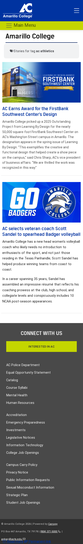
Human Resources (20, 403)
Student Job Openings (23, 503)
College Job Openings (22, 453)
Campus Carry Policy (21, 465)
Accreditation (16, 415)
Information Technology (24, 445)
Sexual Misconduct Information (30, 488)
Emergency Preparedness (25, 422)
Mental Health (16, 395)
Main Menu (24, 25)
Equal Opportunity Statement (28, 373)
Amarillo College (30, 36)
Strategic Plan (17, 495)
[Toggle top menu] (76, 11)
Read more (14, 541)
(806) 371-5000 (49, 531)
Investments (16, 430)
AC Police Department (23, 365)
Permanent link (39, 541)
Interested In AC (41, 346)
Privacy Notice (17, 472)
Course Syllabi (16, 388)
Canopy (52, 523)
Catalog (12, 380)
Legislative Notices (20, 438)
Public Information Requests (28, 480)
